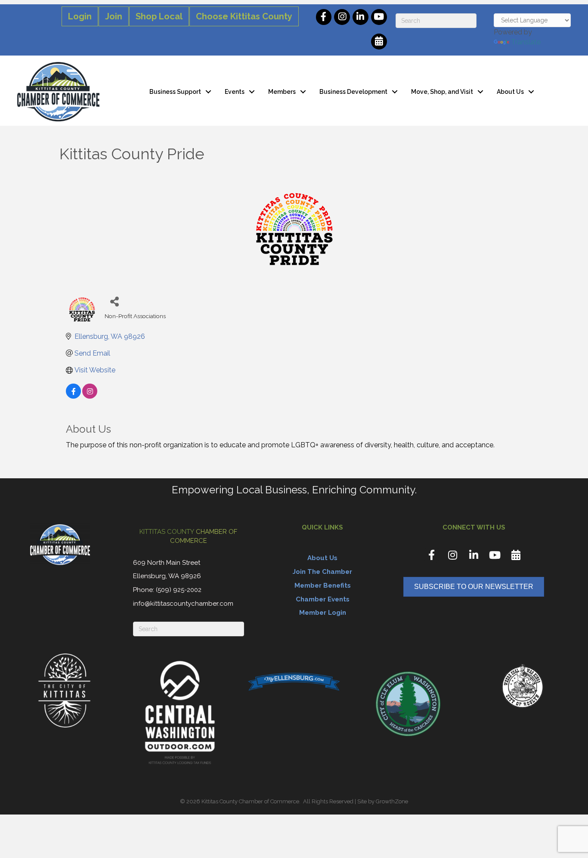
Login (80, 16)
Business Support (175, 91)
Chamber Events (323, 599)
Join (113, 16)
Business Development (353, 91)
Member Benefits (322, 585)
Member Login (322, 612)
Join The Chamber (322, 572)
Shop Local (159, 16)
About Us (510, 91)
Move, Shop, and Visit (442, 91)
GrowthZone (392, 801)
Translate (526, 42)
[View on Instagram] (89, 396)
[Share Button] (114, 301)
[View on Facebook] (73, 396)
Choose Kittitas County (244, 16)
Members (282, 91)
